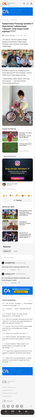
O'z (28, 3)
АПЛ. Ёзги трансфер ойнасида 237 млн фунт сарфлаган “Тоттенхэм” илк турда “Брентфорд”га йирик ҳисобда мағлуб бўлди (17, 321)
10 (6, 195)
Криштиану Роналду (10, 156)
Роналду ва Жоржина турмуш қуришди (25, 223)
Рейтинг (6, 251)
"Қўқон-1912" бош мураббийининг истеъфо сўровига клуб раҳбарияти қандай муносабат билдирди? (16, 360)
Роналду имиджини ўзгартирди (25, 144)
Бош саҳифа (5, 20)
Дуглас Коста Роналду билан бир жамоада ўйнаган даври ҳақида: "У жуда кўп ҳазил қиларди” (25, 235)
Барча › (31, 300)
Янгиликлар (14, 20)
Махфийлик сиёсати (7, 390)
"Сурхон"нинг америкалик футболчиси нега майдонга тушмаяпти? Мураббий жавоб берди (17, 352)
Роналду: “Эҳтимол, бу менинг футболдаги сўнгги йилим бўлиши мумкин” (25, 135)
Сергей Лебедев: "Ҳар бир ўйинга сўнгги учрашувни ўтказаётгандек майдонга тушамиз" (17, 338)
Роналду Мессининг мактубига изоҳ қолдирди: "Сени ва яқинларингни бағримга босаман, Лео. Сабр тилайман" (25, 213)
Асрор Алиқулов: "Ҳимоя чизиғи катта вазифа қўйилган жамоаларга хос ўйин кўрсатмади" (15, 345)
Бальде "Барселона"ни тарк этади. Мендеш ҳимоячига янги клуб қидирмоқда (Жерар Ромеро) (17, 328)
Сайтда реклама (6, 396)
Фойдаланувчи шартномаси (10, 393)
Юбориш (13, 269)
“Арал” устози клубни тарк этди (15, 333)
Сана (15, 251)
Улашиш (19, 200)
